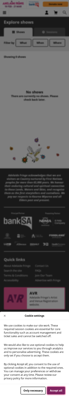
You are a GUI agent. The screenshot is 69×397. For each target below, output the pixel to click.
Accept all (56, 390)
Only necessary (33, 390)
